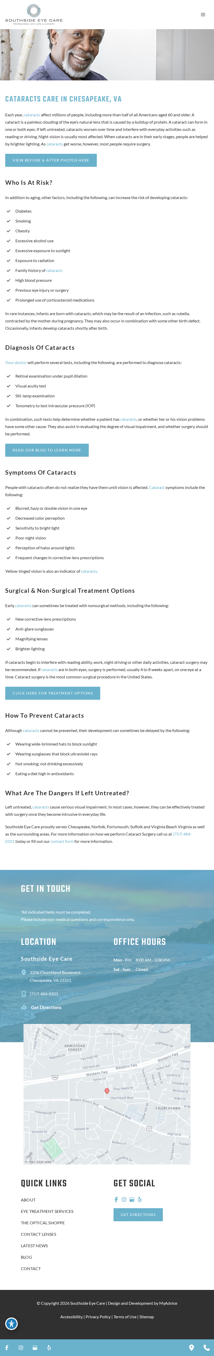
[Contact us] (206, 1347)
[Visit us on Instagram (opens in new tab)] (124, 1199)
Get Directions (46, 1007)
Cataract (157, 487)
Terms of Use (125, 1316)
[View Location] (25, 972)
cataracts (32, 114)
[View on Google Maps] (107, 1093)
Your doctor (16, 362)
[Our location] (191, 1347)
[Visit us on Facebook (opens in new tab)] (116, 1199)
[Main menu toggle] (203, 15)
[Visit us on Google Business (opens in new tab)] (131, 1199)
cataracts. (89, 571)
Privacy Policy (98, 1316)
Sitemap (146, 1316)
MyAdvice (168, 1303)
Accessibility (71, 1316)
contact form (62, 841)
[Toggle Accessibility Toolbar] (11, 1323)
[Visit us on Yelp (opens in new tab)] (139, 1199)
